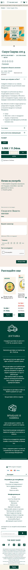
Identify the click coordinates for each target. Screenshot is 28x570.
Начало (3, 8)
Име (2, 216)
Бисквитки (14, 488)
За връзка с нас (14, 501)
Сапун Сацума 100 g (12, 8)
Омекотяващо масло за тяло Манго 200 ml (22, 295)
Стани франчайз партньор (14, 517)
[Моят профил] (21, 2)
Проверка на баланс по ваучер (14, 515)
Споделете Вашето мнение (11, 67)
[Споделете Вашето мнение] (7, 61)
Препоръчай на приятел (14, 511)
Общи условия (14, 482)
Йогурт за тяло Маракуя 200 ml (8, 297)
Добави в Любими (9, 160)
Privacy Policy (16, 536)
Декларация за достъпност (14, 521)
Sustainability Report (14, 519)
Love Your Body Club (14, 499)
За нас (14, 497)
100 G (4, 142)
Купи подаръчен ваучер (14, 513)
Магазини (14, 503)
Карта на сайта (14, 490)
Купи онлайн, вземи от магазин (14, 509)
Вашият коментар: (7, 224)
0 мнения (5, 64)
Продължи (21, 261)
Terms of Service (21, 536)
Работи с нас (14, 505)
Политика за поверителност (14, 484)
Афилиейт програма (14, 507)
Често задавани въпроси (14, 486)
